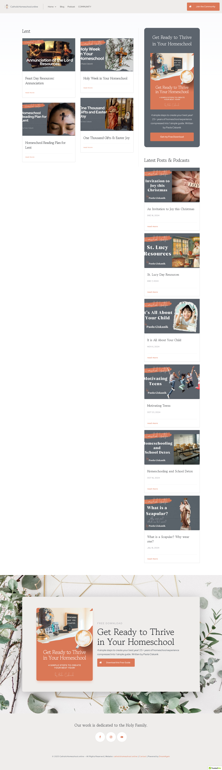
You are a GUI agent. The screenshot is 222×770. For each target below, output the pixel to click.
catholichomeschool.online (126, 756)
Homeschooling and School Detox (170, 471)
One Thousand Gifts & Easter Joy (106, 137)
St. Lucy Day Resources (163, 274)
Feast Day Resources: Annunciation (39, 81)
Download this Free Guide (118, 662)
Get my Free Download (172, 136)
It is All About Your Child (164, 340)
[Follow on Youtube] (122, 737)
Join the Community (205, 6)
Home (51, 6)
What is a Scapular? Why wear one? (168, 539)
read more (29, 93)
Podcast (71, 6)
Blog (62, 6)
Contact (142, 756)
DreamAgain (164, 756)
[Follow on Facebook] (100, 737)
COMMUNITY (84, 6)
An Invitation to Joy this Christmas (171, 209)
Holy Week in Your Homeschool (105, 78)
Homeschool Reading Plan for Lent (45, 145)
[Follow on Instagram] (111, 737)
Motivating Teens (159, 405)
